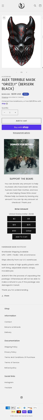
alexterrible (17, 416)
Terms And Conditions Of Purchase (20, 357)
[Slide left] (16, 72)
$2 (14, 219)
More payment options (21, 133)
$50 (14, 231)
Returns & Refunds (13, 327)
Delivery (8, 332)
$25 (29, 225)
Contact (8, 322)
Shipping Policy (11, 347)
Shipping (5, 97)
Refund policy (10, 368)
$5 (29, 219)
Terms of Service (12, 362)
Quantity (5, 108)
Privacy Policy (10, 352)
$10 (14, 225)
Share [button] (6, 296)
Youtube (8, 387)
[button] (2, 5)
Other (29, 231)
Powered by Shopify (27, 416)
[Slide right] (26, 72)
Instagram (9, 382)
